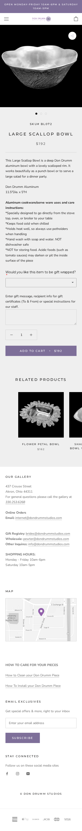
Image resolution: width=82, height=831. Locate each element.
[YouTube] (28, 773)
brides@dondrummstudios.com (48, 533)
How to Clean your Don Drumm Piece (32, 675)
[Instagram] (17, 773)
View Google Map (41, 619)
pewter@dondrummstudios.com (46, 539)
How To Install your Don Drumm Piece (33, 686)
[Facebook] (7, 773)
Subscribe (22, 738)
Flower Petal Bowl (41, 444)
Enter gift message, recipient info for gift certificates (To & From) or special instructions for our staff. (40, 301)
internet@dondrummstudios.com (38, 518)
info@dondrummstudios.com (48, 544)
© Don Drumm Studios (41, 793)
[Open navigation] (6, 19)
